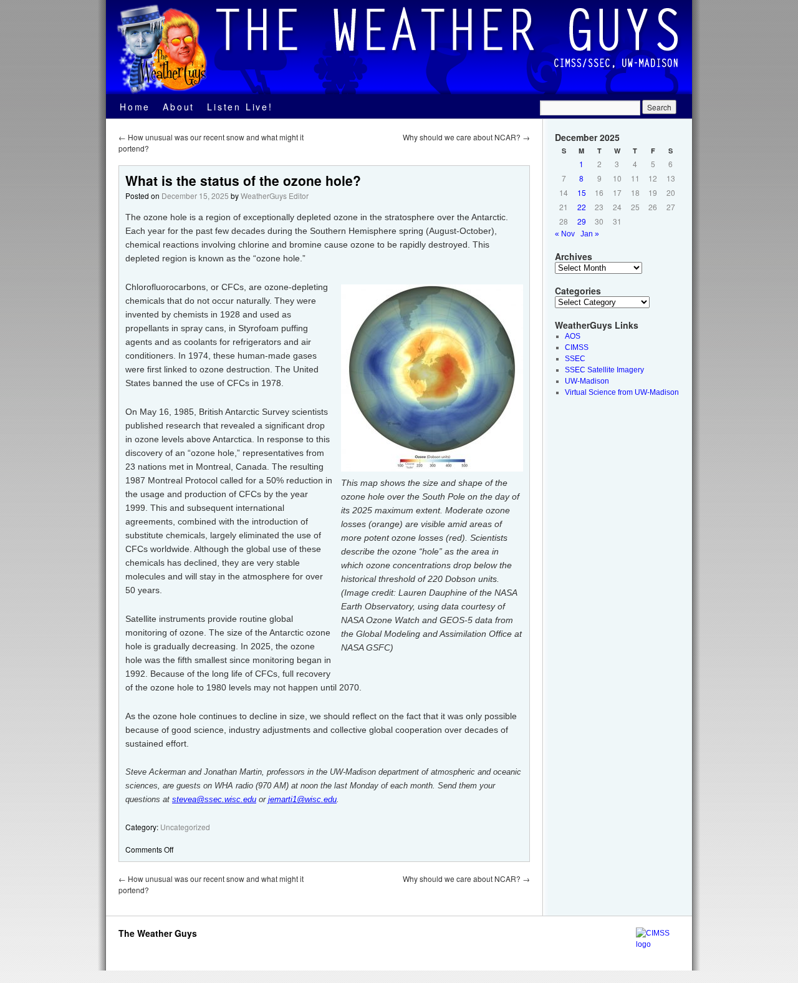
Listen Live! (240, 106)
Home (135, 106)
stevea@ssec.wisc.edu (214, 799)
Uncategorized (185, 826)
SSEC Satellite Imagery (604, 370)
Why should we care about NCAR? (466, 137)
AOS (572, 336)
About (179, 106)
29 (581, 221)
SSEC (575, 358)
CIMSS (577, 347)
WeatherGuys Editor (275, 195)
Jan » (589, 234)
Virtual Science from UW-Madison (622, 392)
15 (581, 192)
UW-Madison (587, 381)
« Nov (565, 234)
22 (581, 206)
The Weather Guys (157, 933)
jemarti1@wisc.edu (302, 799)
